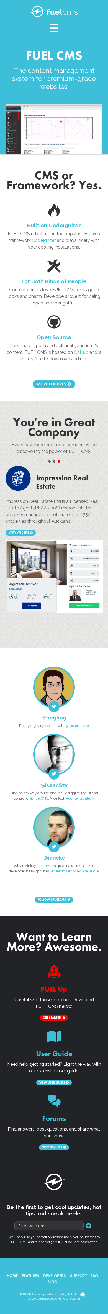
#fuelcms (59, 871)
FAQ (94, 1275)
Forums (54, 1118)
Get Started (52, 1018)
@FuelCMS (39, 798)
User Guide (54, 1053)
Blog (52, 1281)
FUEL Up (54, 989)
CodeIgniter (44, 240)
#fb (86, 726)
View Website (19, 533)
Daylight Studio (69, 1294)
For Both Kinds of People (54, 281)
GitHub (81, 352)
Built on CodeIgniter (54, 225)
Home (12, 1275)
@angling (54, 717)
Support (78, 1275)
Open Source (54, 337)
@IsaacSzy (54, 785)
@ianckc (54, 858)
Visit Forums (52, 1147)
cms (62, 12)
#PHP (94, 871)
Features (30, 1275)
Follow (52, 899)
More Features (51, 383)
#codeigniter (78, 871)
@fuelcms (73, 726)
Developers (54, 1275)
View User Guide (52, 1082)
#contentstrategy (80, 798)
